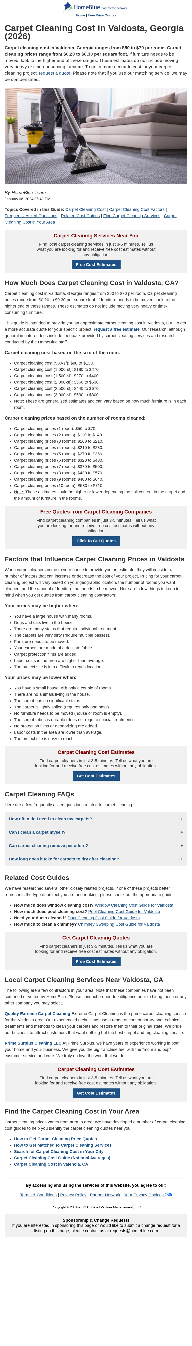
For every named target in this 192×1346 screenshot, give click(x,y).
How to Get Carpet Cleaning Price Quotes (55, 1139)
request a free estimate (117, 329)
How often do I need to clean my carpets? (50, 819)
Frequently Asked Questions (31, 215)
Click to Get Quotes (96, 541)
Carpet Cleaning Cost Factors (137, 209)
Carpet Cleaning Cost (85, 209)
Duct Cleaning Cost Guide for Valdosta (104, 918)
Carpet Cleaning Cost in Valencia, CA (51, 1164)
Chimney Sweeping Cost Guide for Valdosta (119, 924)
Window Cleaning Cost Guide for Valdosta (134, 905)
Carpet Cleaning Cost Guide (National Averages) (62, 1158)
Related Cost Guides (80, 215)
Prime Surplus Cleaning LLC (33, 1043)
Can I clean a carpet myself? (37, 832)
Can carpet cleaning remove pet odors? (48, 845)
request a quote (54, 73)
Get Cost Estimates (96, 776)
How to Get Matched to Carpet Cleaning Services (63, 1145)
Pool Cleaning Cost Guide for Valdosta (124, 911)
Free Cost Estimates (96, 264)
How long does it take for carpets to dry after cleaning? (64, 859)
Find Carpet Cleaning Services (131, 215)
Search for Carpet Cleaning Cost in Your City (58, 1151)
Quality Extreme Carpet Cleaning (37, 1013)
